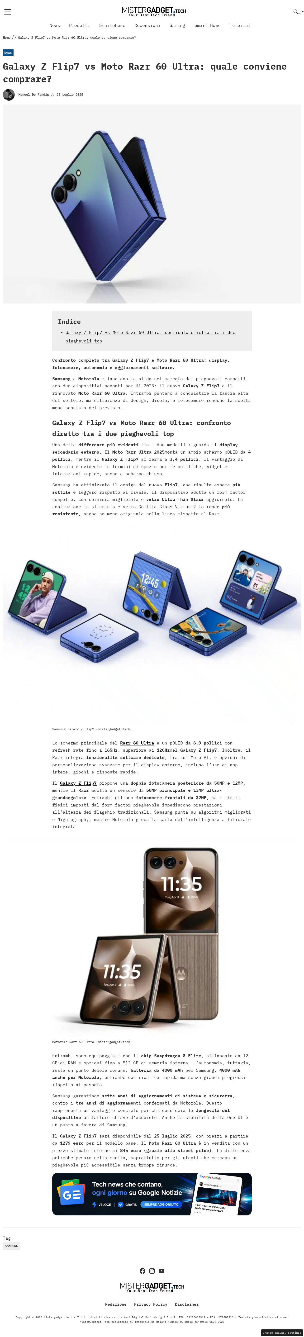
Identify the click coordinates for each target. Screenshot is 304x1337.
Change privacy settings (282, 1332)
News (55, 25)
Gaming (177, 25)
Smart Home (208, 25)
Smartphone (112, 25)
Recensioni (147, 25)
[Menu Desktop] (7, 12)
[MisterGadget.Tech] (154, 11)
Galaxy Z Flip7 (78, 783)
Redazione (116, 1304)
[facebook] (142, 1271)
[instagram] (152, 1271)
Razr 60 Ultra (137, 743)
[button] (299, 12)
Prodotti (79, 25)
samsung (11, 1246)
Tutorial (240, 25)
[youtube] (161, 1271)
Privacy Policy (150, 1304)
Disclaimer (187, 1304)
